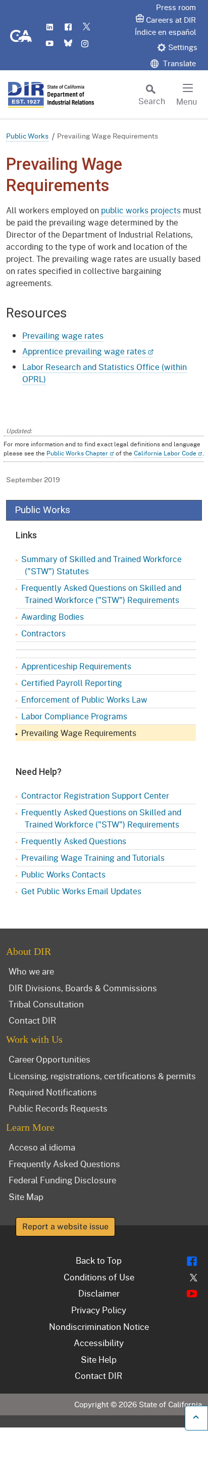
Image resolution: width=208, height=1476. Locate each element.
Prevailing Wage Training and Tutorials (93, 857)
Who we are (31, 971)
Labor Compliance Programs (74, 716)
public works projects (141, 210)
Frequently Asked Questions (73, 841)
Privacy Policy (98, 1310)
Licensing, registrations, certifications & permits (102, 1076)
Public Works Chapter (77, 453)
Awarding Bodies (52, 616)
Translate (178, 63)
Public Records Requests (58, 1108)
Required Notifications (53, 1092)
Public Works (27, 135)
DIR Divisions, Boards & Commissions (83, 988)
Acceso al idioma (42, 1147)
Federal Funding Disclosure (62, 1180)
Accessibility (99, 1342)
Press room (176, 7)
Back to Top (99, 1260)
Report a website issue (65, 1226)
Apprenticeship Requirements (76, 666)
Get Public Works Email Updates (81, 891)
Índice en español (165, 31)
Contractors (43, 633)
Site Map (26, 1196)
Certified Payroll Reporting (71, 682)
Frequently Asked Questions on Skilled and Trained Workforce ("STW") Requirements (101, 594)
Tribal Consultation (46, 1004)
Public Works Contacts (63, 874)
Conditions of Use (99, 1277)
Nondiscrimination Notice (99, 1326)
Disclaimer (99, 1293)
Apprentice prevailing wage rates (84, 351)
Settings (182, 47)
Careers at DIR (171, 19)
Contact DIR (33, 1020)
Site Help (99, 1359)
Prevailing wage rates (62, 335)
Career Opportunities (49, 1059)
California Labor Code (165, 453)
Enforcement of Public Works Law (84, 699)
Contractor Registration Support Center (95, 795)
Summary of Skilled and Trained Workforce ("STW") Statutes (101, 565)
